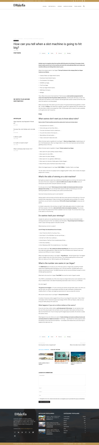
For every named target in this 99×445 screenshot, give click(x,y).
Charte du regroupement (29, 0)
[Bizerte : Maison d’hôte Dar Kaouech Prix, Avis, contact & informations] (42, 431)
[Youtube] (84, 1)
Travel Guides (77, 6)
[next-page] (63, 367)
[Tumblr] (80, 1)
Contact (43, 0)
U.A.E (36, 0)
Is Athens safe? (18, 136)
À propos (39, 0)
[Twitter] (82, 1)
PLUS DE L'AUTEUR (55, 349)
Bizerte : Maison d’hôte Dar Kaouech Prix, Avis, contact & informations (53, 431)
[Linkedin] (73, 1)
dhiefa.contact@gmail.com (27, 428)
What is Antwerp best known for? (23, 149)
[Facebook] (71, 1)
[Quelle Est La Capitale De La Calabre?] (78, 357)
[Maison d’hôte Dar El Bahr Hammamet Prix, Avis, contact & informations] (42, 424)
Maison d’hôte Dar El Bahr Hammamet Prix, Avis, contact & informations (53, 424)
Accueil (45, 6)
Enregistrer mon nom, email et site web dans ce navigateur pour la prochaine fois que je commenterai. (62, 398)
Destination (51, 6)
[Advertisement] (49, 14)
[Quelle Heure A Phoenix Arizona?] (62, 357)
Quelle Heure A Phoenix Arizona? (61, 362)
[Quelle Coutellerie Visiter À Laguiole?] (46, 357)
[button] (83, 6)
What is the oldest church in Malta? (77, 345)
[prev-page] (61, 367)
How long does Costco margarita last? (47, 345)
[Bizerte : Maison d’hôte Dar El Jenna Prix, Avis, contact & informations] (42, 418)
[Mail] (76, 1)
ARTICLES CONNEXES (44, 349)
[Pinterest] (78, 1)
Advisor (60, 6)
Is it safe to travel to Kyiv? (21, 142)
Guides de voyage (68, 6)
